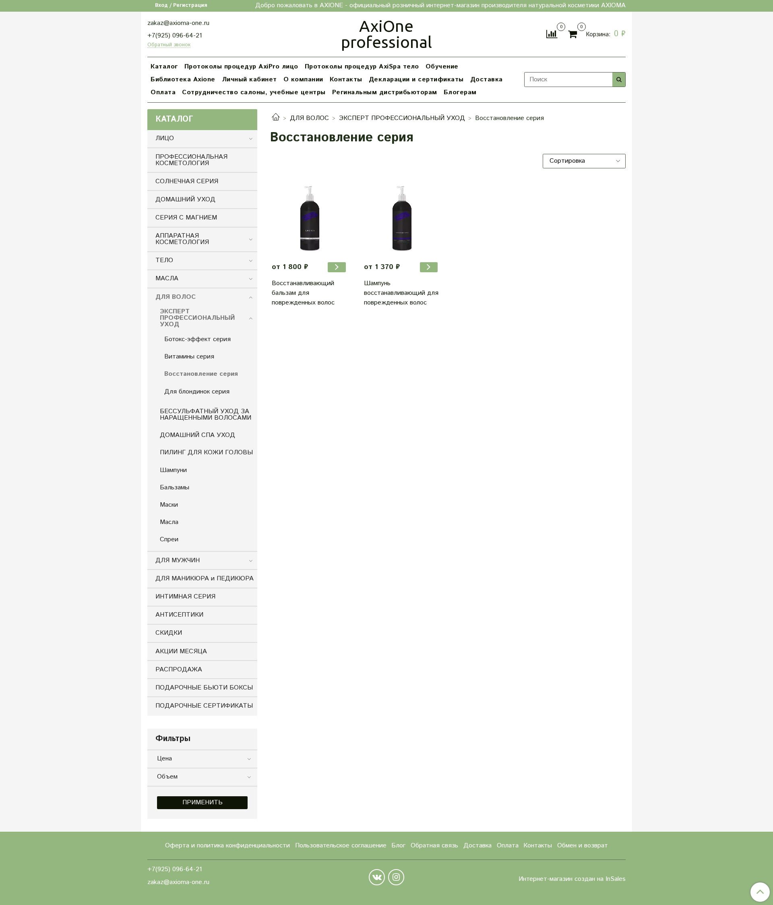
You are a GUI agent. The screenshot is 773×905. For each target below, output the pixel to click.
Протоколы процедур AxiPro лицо (241, 66)
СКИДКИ (168, 633)
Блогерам (460, 92)
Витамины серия (189, 356)
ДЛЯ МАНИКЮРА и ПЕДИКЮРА (204, 578)
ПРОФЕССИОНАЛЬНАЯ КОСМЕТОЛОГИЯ (191, 160)
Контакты (346, 79)
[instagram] (396, 877)
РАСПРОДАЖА (178, 669)
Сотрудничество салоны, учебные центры (254, 92)
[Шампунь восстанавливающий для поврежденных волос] (402, 218)
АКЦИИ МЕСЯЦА (181, 651)
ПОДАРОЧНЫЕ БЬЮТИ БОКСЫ (204, 687)
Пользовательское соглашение (340, 845)
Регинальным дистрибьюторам (384, 92)
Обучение (442, 66)
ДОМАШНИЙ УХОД (185, 199)
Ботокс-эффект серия (197, 339)
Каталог (164, 66)
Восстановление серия (201, 374)
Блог (398, 845)
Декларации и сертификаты (416, 79)
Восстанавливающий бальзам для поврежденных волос (303, 293)
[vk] (377, 877)
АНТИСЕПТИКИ (179, 614)
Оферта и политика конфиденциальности (227, 845)
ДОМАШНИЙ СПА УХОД (197, 435)
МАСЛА (166, 278)
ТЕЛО (164, 260)
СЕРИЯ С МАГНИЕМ (186, 217)
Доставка (486, 79)
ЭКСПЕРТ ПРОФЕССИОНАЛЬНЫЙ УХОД (402, 118)
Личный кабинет (249, 79)
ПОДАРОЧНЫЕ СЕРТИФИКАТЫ (204, 705)
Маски (169, 504)
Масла (169, 522)
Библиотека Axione (183, 79)
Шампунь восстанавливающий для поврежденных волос (401, 293)
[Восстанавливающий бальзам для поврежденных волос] (310, 218)
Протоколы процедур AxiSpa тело (362, 66)
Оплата (163, 92)
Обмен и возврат (582, 845)
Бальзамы (174, 487)
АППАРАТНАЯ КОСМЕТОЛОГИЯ (182, 239)
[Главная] (276, 118)
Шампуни (173, 470)
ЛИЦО (164, 138)
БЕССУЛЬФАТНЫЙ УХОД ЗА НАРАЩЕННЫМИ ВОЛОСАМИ (205, 414)
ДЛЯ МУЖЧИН (177, 560)
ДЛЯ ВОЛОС (309, 118)
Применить (202, 802)
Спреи (169, 539)
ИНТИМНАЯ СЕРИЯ (185, 596)
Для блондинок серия (196, 391)
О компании (303, 79)
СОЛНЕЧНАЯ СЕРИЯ (186, 181)
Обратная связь (434, 845)
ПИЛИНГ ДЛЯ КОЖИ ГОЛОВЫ (206, 452)
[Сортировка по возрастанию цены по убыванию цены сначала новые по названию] (584, 161)
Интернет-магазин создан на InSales (572, 879)
